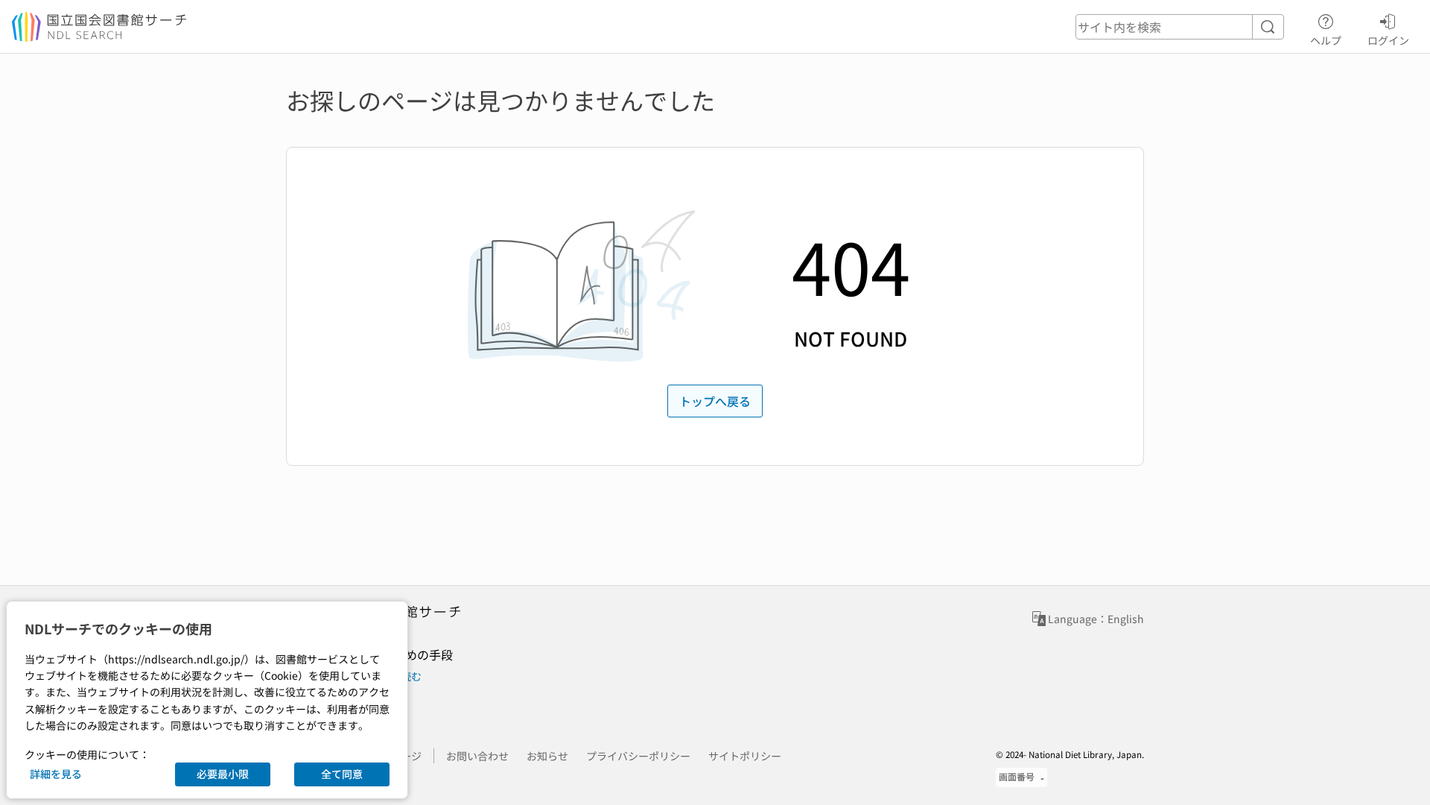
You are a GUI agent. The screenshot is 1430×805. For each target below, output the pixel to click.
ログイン (1388, 40)
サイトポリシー (744, 755)
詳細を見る (56, 773)
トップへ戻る (715, 401)
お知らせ (547, 755)
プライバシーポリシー (638, 755)
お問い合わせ (477, 755)
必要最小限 (223, 773)
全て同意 (342, 773)
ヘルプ (1325, 40)
